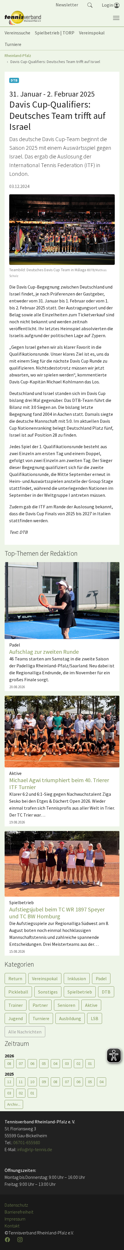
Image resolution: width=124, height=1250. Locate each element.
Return (15, 978)
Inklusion (76, 978)
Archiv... (13, 1104)
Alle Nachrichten (25, 1032)
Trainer (15, 1005)
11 (21, 1081)
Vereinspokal (45, 978)
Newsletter (67, 5)
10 (32, 1081)
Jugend (15, 1018)
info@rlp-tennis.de (34, 1149)
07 (21, 1063)
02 (78, 1063)
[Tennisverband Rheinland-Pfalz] (23, 18)
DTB (106, 992)
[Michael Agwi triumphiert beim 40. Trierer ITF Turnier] (62, 731)
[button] (90, 4)
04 (55, 1063)
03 (67, 1063)
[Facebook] (8, 1239)
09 (44, 1081)
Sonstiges (48, 992)
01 (90, 1063)
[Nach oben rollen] (112, 1238)
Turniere (41, 1018)
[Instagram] (20, 1239)
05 (44, 1063)
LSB (94, 1018)
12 (9, 1081)
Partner (40, 1005)
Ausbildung (70, 1018)
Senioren (66, 1005)
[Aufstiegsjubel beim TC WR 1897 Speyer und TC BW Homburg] (62, 863)
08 (9, 1063)
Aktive (91, 1005)
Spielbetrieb (79, 992)
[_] (62, 229)
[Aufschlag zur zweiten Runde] (62, 600)
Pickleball (18, 992)
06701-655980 (26, 1142)
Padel (101, 978)
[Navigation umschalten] (116, 18)
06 (32, 1063)
